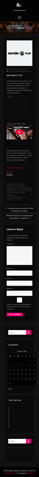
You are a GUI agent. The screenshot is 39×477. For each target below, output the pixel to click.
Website (10, 288)
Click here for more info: (15, 168)
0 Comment (27, 71)
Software (18, 198)
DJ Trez (9, 172)
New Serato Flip (14, 75)
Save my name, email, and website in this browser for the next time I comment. (19, 306)
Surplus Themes (9, 473)
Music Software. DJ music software (16, 193)
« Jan (9, 389)
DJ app (10, 185)
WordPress (31, 473)
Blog (13, 26)
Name (9, 268)
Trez (10, 69)
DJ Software (12, 189)
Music (29, 189)
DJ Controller (19, 185)
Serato (10, 198)
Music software (20, 27)
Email (9, 278)
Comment (11, 244)
